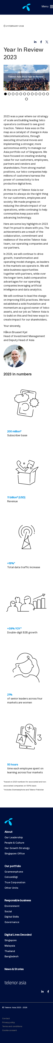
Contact (6, 1019)
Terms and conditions (12, 1026)
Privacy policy (8, 1023)
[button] (45, 7)
